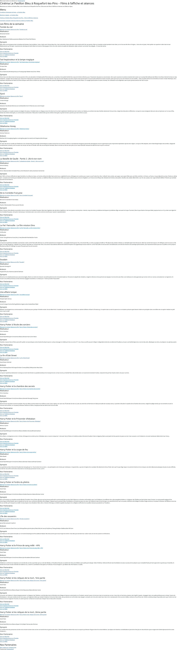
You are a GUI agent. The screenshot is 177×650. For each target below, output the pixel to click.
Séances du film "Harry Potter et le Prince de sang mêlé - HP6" (27, 548)
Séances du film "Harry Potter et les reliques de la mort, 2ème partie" (29, 614)
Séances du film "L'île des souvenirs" (20, 519)
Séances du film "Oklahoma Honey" (20, 129)
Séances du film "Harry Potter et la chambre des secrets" (25, 389)
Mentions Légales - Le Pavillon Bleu (9, 15)
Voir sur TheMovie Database (7, 55)
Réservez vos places (5, 29)
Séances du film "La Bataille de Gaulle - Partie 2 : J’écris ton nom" (27, 161)
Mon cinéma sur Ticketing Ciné (8, 647)
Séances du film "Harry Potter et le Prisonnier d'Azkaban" (26, 421)
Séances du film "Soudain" (17, 262)
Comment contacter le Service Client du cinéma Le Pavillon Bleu (16, 20)
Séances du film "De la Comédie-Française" (22, 195)
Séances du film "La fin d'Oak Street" (20, 358)
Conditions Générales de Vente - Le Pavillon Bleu (12, 12)
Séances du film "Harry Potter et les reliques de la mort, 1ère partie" (28, 580)
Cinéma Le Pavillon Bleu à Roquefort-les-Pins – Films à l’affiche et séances (19, 18)
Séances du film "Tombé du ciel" (19, 29)
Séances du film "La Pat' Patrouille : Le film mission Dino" (25, 228)
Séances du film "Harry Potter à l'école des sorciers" (24, 327)
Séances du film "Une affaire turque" (20, 294)
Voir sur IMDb (3, 56)
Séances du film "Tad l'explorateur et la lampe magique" (25, 62)
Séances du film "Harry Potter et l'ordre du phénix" (24, 484)
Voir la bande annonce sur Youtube (9, 53)
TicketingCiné (21, 1)
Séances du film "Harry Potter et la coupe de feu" (23, 452)
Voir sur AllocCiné (4, 51)
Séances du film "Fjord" (17, 96)
